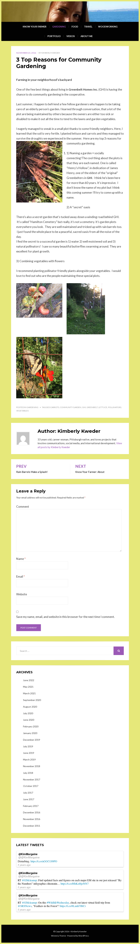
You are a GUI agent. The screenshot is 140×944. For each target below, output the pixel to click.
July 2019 (28, 746)
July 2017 (28, 792)
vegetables (22, 410)
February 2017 (30, 805)
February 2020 (30, 726)
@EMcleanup (29, 880)
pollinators (114, 407)
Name (21, 559)
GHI (84, 407)
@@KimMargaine (29, 857)
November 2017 (31, 779)
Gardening (59, 26)
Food (75, 26)
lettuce (103, 407)
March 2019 (29, 759)
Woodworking (107, 26)
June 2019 (28, 752)
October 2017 (30, 786)
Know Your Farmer (34, 26)
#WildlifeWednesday (58, 902)
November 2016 (31, 819)
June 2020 (28, 719)
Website (21, 594)
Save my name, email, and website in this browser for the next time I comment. (65, 617)
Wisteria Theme (58, 935)
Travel (88, 26)
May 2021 (28, 686)
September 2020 (32, 700)
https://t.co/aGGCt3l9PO (44, 861)
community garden (70, 407)
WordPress (83, 935)
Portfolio (54, 36)
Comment (22, 506)
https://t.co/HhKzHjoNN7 (75, 883)
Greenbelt (92, 407)
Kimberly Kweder (50, 53)
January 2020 (30, 733)
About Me (87, 36)
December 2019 (31, 739)
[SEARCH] (119, 651)
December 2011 (31, 825)
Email (20, 576)
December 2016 (31, 812)
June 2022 (28, 680)
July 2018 (28, 772)
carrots (54, 407)
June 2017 (28, 799)
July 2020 (28, 713)
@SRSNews (25, 906)
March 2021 (29, 693)
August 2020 (30, 706)
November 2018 (31, 766)
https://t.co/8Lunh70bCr (73, 906)
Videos (70, 36)
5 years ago (24, 865)
